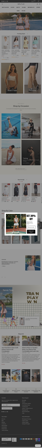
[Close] (36, 214)
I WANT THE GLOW (31, 232)
